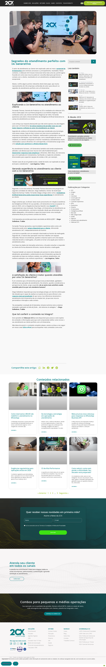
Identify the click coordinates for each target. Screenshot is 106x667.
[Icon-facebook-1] (11, 643)
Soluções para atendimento (79, 220)
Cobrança (74, 196)
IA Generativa (75, 209)
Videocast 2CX (75, 222)
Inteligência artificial (77, 211)
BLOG (48, 3)
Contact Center (75, 200)
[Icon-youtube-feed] (18, 643)
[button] (39, 368)
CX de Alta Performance (50, 468)
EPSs (72, 203)
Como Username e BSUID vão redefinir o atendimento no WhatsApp (22, 416)
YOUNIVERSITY (68, 3)
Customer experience (77, 201)
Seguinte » (63, 493)
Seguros (73, 218)
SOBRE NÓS (27, 3)
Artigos (73, 192)
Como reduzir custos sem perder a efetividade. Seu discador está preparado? (81, 470)
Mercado (73, 213)
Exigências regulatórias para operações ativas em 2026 (22, 469)
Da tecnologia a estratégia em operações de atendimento (51, 416)
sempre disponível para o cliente (39, 228)
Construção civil (75, 198)
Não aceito (6, 663)
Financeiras (74, 205)
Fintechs (73, 207)
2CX (72, 190)
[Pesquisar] (93, 62)
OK (15, 663)
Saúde (73, 216)
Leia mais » (14, 430)
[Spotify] (25, 643)
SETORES (42, 3)
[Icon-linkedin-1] (21, 643)
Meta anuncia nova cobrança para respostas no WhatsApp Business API (83, 416)
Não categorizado (76, 215)
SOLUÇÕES (35, 3)
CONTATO (59, 3)
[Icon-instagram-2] (14, 643)
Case (72, 194)
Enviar (53, 532)
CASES (53, 3)
